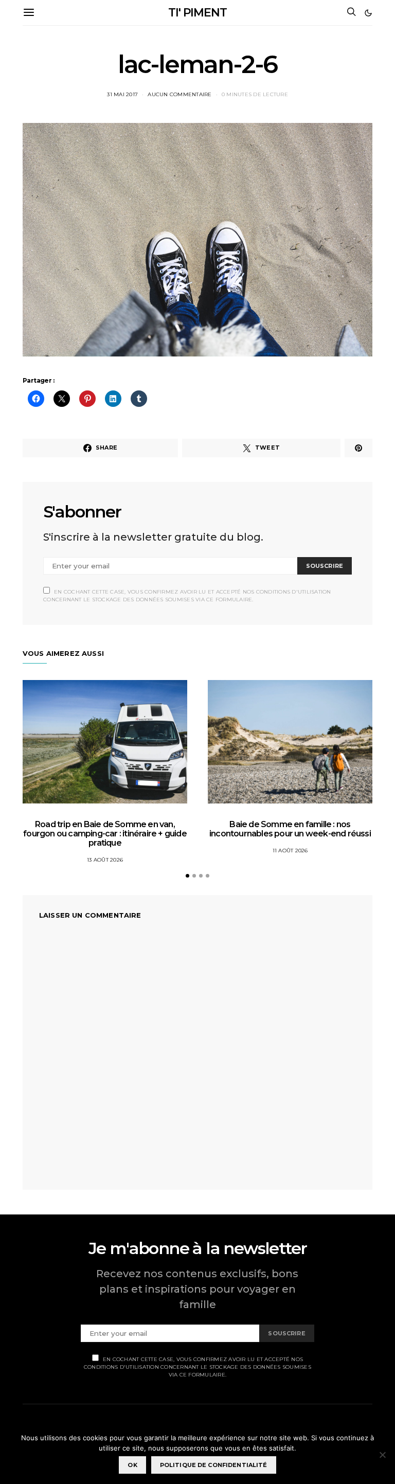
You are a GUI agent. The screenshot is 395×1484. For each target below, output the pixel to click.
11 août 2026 (290, 850)
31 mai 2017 (122, 94)
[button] (368, 13)
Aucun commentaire (179, 94)
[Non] (382, 1455)
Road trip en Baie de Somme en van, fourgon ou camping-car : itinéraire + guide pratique (105, 833)
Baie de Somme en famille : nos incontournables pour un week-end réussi (290, 828)
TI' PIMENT (197, 13)
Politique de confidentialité (213, 1465)
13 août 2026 (105, 859)
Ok (132, 1465)
